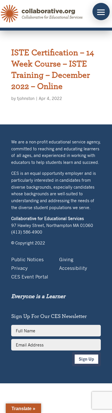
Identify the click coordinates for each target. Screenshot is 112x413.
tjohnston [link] (25, 98)
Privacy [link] (19, 268)
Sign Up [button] (86, 359)
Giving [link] (66, 259)
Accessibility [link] (73, 268)
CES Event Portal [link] (29, 277)
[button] (101, 11)
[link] (42, 14)
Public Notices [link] (27, 259)
